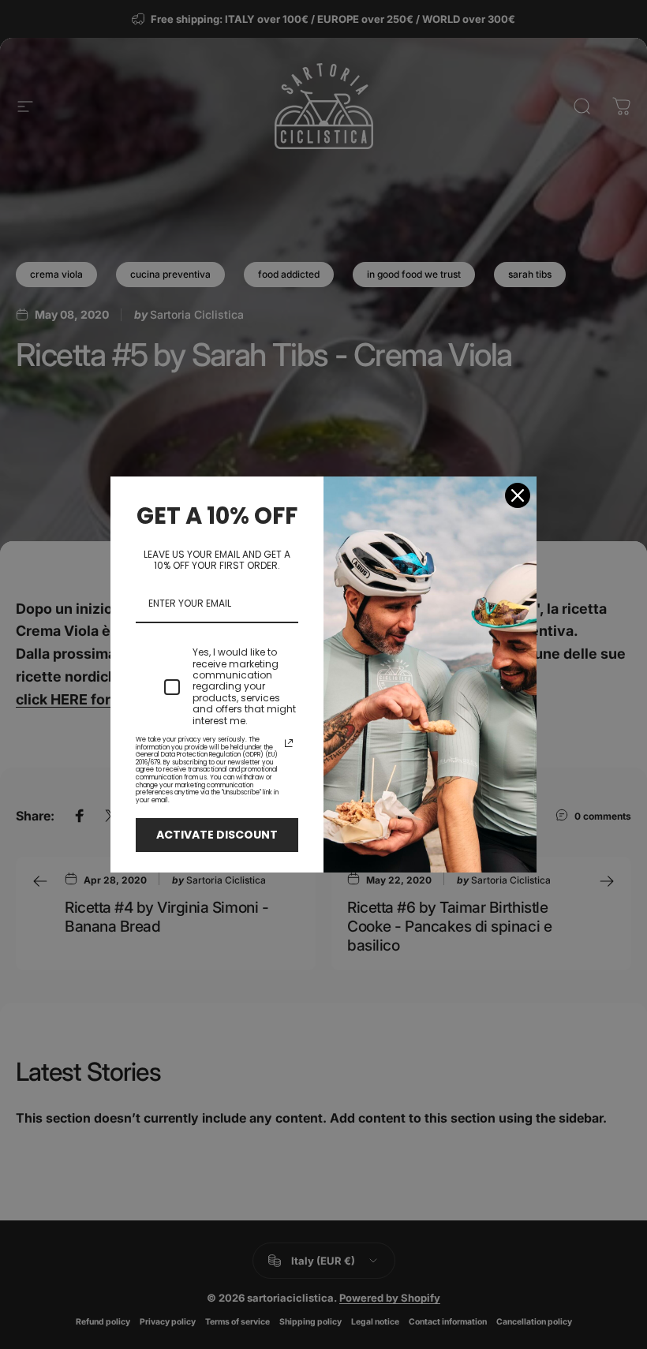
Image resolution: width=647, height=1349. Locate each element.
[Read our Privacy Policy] (288, 743)
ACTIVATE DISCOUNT (217, 835)
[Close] (518, 495)
